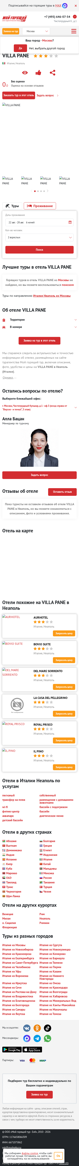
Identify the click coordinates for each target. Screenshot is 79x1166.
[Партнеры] (33, 1060)
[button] (25, 73)
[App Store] (32, 1049)
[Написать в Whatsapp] (47, 1038)
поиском (68, 285)
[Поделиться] (53, 73)
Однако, (8, 377)
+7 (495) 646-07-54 (57, 17)
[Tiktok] (47, 1028)
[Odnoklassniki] (37, 1028)
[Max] (64, 5)
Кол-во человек (13, 230)
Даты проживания (15, 214)
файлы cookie (30, 1153)
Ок (58, 1156)
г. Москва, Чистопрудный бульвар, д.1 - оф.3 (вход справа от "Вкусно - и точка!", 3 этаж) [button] (34, 407)
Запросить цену (64, 633)
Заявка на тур (10, 31)
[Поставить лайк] (39, 73)
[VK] (26, 1028)
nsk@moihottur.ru (11, 1147)
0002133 (63, 1163)
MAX (58, 5)
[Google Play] (12, 1049)
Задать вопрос (46, 95)
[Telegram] (37, 1038)
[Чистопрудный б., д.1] (76, 17)
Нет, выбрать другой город (47, 48)
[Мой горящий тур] (14, 19)
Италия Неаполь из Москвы (52, 296)
